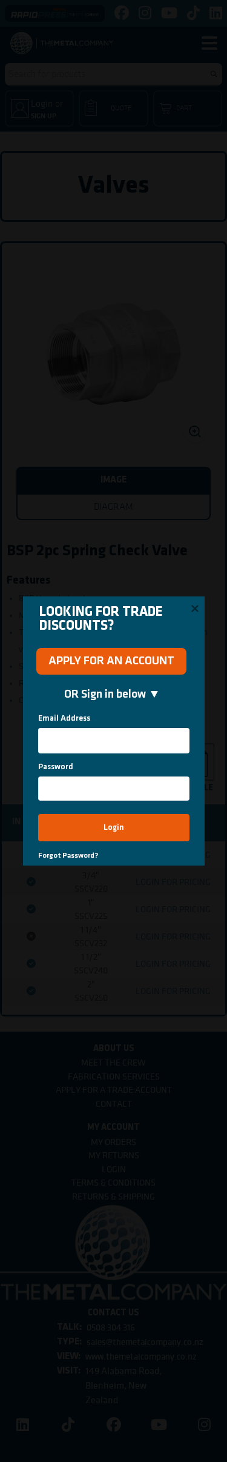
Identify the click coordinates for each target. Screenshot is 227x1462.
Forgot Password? (68, 856)
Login (114, 827)
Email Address (64, 718)
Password (55, 767)
